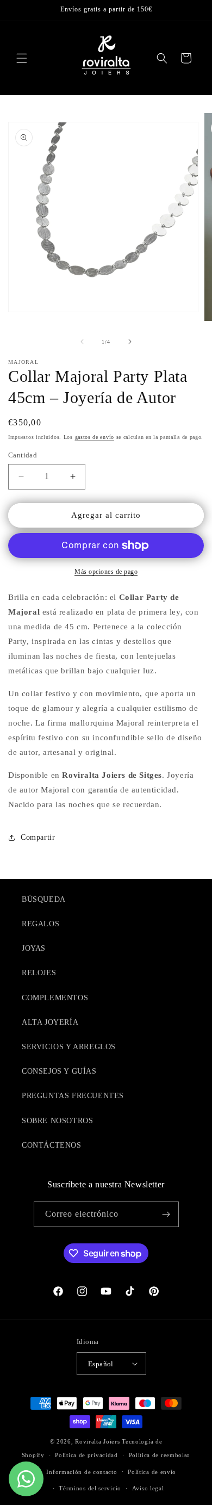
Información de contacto (81, 1472)
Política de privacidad (86, 1455)
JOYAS (34, 948)
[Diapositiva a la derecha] (130, 342)
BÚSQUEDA (44, 899)
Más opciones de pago (106, 571)
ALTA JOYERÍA (50, 1022)
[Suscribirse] (166, 1214)
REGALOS (40, 924)
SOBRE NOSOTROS (57, 1121)
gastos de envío (95, 437)
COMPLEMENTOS (55, 998)
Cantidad (22, 455)
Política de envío (152, 1472)
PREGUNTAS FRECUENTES (73, 1096)
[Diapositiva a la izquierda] (82, 342)
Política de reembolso (160, 1455)
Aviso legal (148, 1488)
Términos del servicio (90, 1488)
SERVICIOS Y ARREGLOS (69, 1047)
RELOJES (39, 973)
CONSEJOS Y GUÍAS (59, 1071)
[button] (22, 58)
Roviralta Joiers (97, 1441)
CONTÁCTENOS (52, 1145)
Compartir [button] (38, 837)
